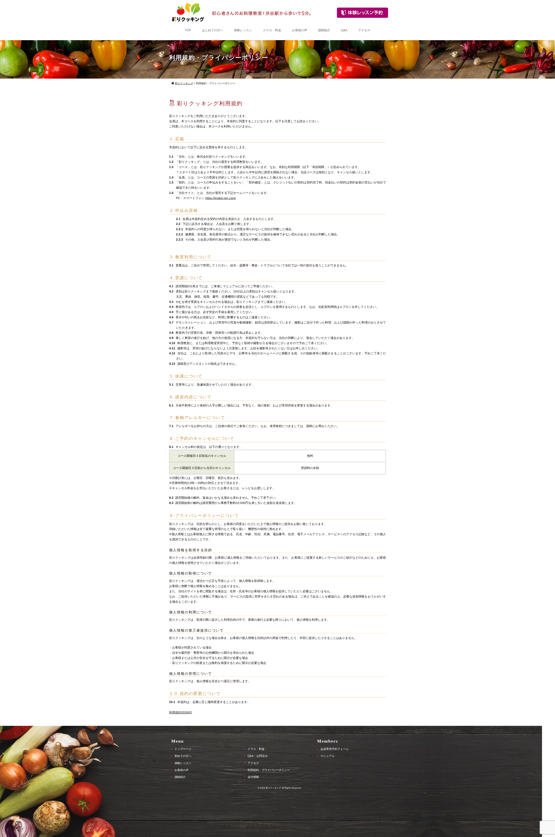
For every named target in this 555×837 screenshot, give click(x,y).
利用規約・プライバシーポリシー (269, 770)
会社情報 (253, 777)
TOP (188, 30)
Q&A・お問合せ (258, 756)
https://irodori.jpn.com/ (220, 198)
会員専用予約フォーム (334, 749)
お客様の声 (299, 30)
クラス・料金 (272, 30)
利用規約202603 (180, 712)
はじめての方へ (212, 30)
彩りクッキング (273, 788)
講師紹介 (324, 30)
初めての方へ (183, 756)
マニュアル (327, 756)
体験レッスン (243, 30)
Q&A (344, 30)
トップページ (183, 749)
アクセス (364, 30)
